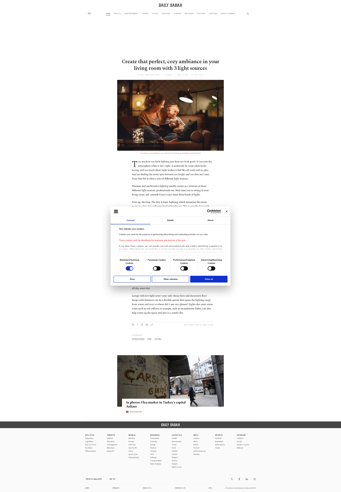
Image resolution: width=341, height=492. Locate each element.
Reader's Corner (243, 445)
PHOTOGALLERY (136, 412)
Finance (153, 448)
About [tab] (210, 220)
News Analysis (90, 451)
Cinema (196, 438)
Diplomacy (89, 438)
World (132, 435)
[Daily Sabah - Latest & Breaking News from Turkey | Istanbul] (170, 5)
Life (108, 13)
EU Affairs (89, 448)
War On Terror (90, 445)
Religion (189, 13)
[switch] (157, 268)
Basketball (219, 441)
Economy (153, 441)
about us (147, 488)
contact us (180, 488)
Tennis (217, 448)
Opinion (241, 435)
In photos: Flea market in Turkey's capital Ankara (156, 404)
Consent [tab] (131, 220)
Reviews (197, 454)
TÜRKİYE (111, 435)
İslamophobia (134, 457)
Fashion (166, 13)
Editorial (240, 448)
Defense (153, 457)
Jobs (87, 488)
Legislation (89, 441)
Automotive (154, 438)
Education (110, 441)
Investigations (112, 445)
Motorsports (220, 445)
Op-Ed (239, 441)
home (149, 339)
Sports (219, 435)
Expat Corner (228, 13)
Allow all (209, 279)
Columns (240, 438)
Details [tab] (170, 220)
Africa (131, 451)
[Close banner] (227, 211)
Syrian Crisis (133, 454)
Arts (196, 435)
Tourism (153, 451)
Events (196, 445)
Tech (152, 454)
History (201, 13)
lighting (157, 339)
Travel (145, 13)
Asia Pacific (133, 448)
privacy (116, 488)
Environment (131, 13)
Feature (213, 13)
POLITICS (89, 435)
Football (218, 438)
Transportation (156, 461)
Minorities (110, 448)
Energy (152, 445)
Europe (131, 441)
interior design (138, 339)
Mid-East (132, 438)
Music (196, 441)
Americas (132, 445)
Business (155, 435)
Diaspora (110, 451)
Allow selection (170, 279)
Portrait (196, 448)
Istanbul (110, 438)
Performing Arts (200, 451)
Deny (132, 279)
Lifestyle (177, 435)
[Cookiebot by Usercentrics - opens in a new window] (209, 212)
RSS (210, 488)
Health (117, 13)
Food (155, 13)
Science (177, 13)
